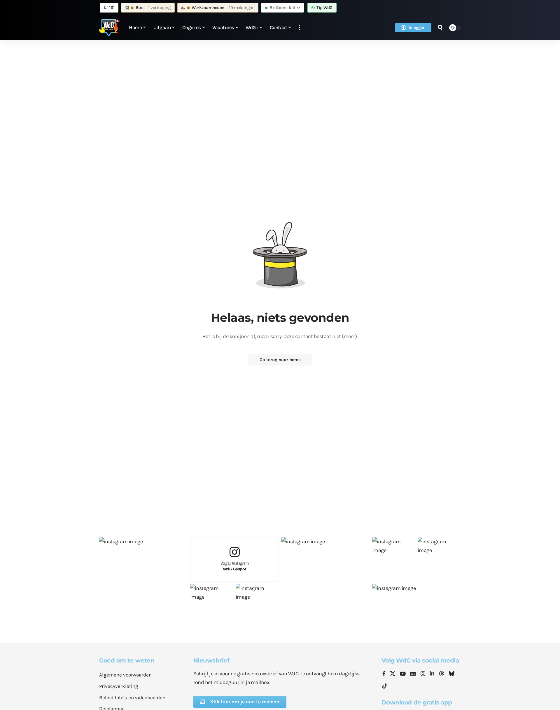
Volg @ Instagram (234, 566)
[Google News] (413, 674)
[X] (392, 674)
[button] (299, 27)
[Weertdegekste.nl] (109, 27)
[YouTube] (403, 674)
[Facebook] (384, 674)
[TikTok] (385, 686)
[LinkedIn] (432, 674)
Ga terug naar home (280, 359)
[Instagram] (423, 674)
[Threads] (441, 674)
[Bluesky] (451, 674)
